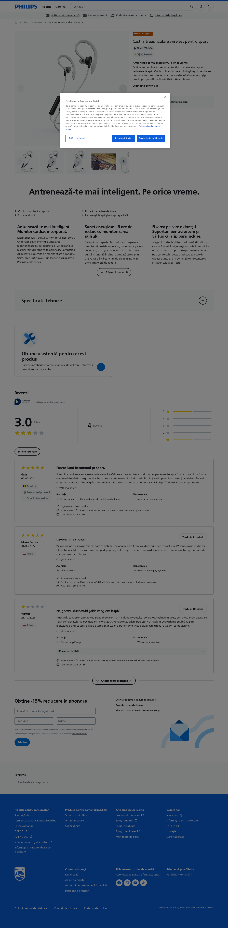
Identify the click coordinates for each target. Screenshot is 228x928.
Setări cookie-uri (77, 138)
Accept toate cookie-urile (151, 138)
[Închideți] (165, 97)
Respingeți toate (123, 138)
